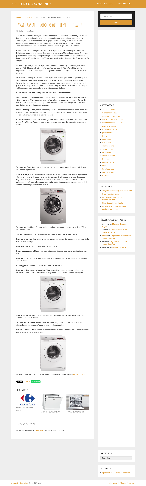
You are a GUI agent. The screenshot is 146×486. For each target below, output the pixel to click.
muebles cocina (108, 156)
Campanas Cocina (109, 113)
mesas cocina (107, 149)
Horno (104, 136)
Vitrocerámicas (108, 172)
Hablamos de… (125, 4)
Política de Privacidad (126, 483)
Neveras (105, 159)
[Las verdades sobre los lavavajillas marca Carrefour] (27, 400)
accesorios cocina (109, 110)
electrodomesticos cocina (112, 119)
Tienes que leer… (105, 4)
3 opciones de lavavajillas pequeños (75, 412)
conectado (39, 430)
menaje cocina (108, 146)
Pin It (28, 381)
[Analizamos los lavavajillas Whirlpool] (52, 402)
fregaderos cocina (109, 129)
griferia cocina (107, 133)
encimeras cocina (109, 126)
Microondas (106, 152)
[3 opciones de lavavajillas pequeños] (77, 402)
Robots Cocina (108, 162)
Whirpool (105, 176)
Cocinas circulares (119, 247)
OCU (83, 374)
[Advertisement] (116, 64)
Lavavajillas (27, 18)
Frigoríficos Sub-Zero (110, 194)
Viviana (105, 236)
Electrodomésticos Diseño (112, 123)
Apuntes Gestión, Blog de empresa (116, 473)
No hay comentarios (26, 31)
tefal (104, 166)
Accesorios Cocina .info (31, 3)
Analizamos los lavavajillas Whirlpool (50, 412)
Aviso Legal (113, 483)
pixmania (76, 374)
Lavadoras (106, 139)
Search (116, 22)
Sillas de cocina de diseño (112, 203)
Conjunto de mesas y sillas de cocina (117, 191)
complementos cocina (111, 116)
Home (18, 18)
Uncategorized (108, 169)
